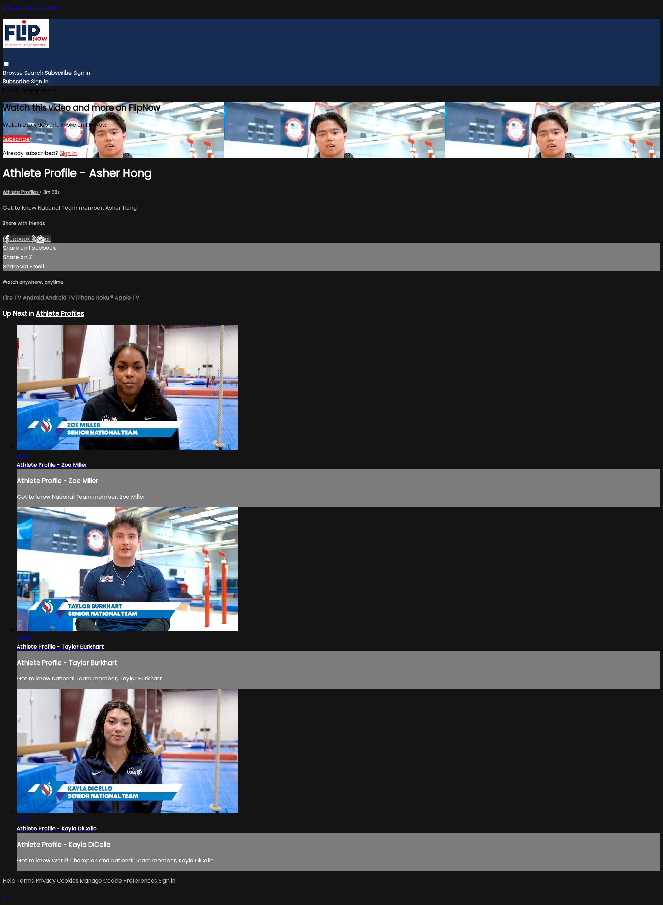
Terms (26, 881)
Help (10, 881)
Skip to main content (31, 7)
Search (34, 73)
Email (43, 239)
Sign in (81, 73)
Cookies (68, 881)
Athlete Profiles (21, 192)
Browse (13, 73)
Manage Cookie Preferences (119, 881)
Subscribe (16, 139)
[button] (6, 64)
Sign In (39, 81)
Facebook (17, 239)
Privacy (46, 881)
